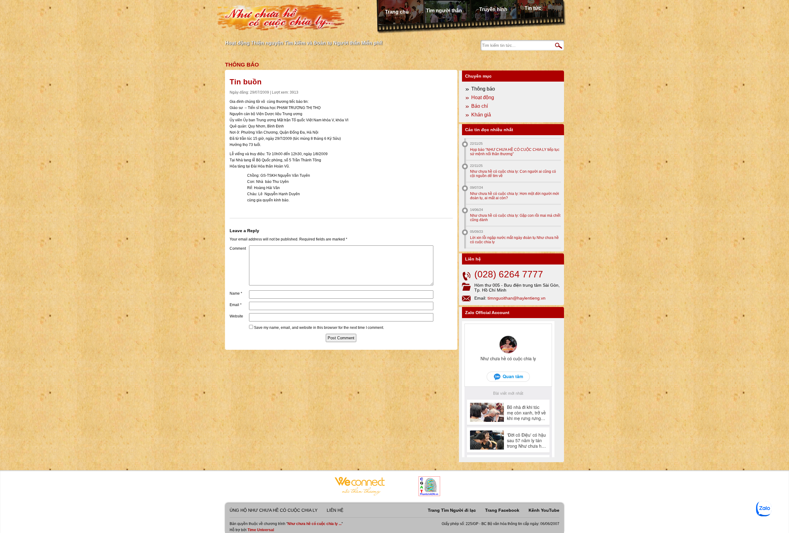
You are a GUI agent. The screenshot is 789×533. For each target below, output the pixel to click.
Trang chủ (397, 11)
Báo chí (479, 106)
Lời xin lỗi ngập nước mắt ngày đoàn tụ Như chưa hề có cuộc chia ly (514, 240)
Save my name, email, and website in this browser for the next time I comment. (319, 327)
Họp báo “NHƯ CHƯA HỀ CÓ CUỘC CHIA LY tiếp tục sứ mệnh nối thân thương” (514, 151)
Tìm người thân (444, 10)
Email (236, 305)
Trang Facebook (502, 510)
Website (236, 316)
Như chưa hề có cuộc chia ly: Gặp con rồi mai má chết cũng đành (515, 217)
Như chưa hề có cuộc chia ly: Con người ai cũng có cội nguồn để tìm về (513, 173)
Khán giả (481, 114)
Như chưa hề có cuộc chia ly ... (314, 524)
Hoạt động (482, 97)
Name (236, 293)
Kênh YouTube (544, 510)
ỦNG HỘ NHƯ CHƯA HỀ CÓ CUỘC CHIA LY (273, 510)
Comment (238, 248)
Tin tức (533, 8)
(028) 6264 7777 (508, 274)
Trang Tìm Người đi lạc (452, 510)
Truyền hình (493, 9)
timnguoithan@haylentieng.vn (517, 298)
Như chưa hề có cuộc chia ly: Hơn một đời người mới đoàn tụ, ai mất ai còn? (514, 196)
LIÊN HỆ (335, 510)
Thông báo (242, 65)
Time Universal (260, 530)
